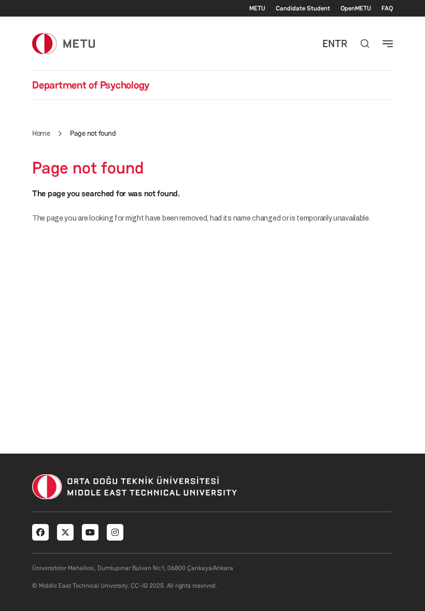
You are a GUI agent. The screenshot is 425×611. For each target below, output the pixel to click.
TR (341, 43)
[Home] (63, 43)
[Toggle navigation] (387, 43)
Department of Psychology (90, 85)
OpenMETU (356, 8)
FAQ (387, 8)
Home (41, 133)
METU (257, 8)
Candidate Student (303, 8)
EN (328, 43)
